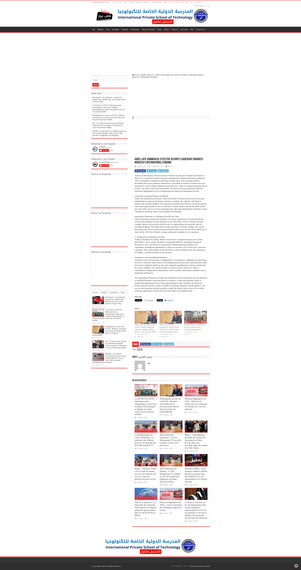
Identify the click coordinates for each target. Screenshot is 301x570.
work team (198, 2)
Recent (95, 292)
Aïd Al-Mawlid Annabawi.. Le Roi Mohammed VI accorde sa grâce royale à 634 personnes (170, 440)
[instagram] (203, 5)
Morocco (177, 2)
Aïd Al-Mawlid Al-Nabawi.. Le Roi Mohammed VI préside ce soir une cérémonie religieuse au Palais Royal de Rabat (170, 475)
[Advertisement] (150, 52)
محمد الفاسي (141, 166)
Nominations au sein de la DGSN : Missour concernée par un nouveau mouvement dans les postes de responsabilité (170, 405)
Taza (125, 2)
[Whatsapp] (209, 5)
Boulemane (146, 2)
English (143, 75)
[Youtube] (201, 5)
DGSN (140, 349)
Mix (191, 2)
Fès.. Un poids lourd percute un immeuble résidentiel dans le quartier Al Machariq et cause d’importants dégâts (107, 125)
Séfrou (171, 2)
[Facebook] (194, 5)
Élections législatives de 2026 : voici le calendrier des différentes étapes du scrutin (171, 506)
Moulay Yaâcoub (156, 2)
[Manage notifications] (296, 566)
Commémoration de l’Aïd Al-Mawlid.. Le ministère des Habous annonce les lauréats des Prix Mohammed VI (145, 440)
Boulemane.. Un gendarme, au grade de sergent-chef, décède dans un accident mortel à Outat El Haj (108, 99)
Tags (122, 292)
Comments (114, 292)
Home (136, 75)
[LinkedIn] (199, 5)
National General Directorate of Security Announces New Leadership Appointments (194, 327)
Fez (114, 2)
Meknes (119, 2)
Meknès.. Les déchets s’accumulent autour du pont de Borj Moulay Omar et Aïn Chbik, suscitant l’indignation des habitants (109, 133)
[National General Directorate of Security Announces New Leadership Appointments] (195, 317)
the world (185, 2)
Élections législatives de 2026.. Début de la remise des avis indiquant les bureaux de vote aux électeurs (196, 404)
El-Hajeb (131, 2)
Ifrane (165, 2)
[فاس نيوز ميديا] (104, 14)
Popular (104, 292)
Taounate (138, 2)
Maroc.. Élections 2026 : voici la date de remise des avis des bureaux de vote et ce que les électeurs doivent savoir (146, 473)
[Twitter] (196, 5)
